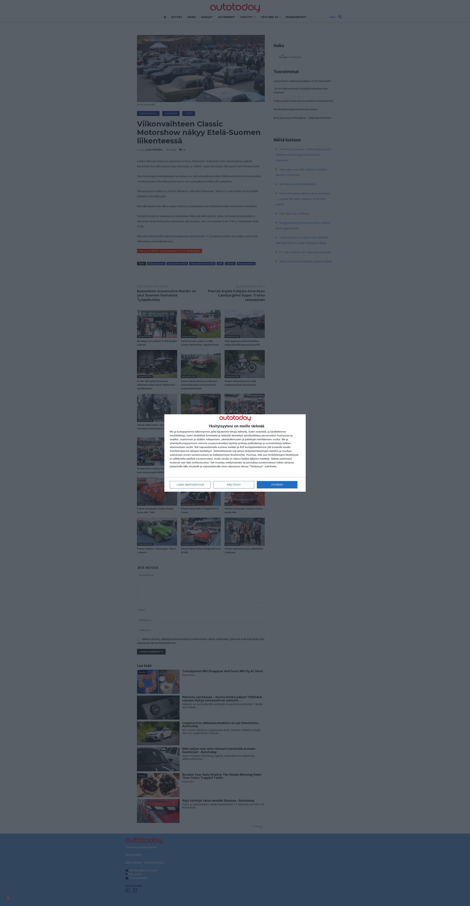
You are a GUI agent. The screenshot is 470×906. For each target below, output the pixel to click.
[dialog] (235, 453)
